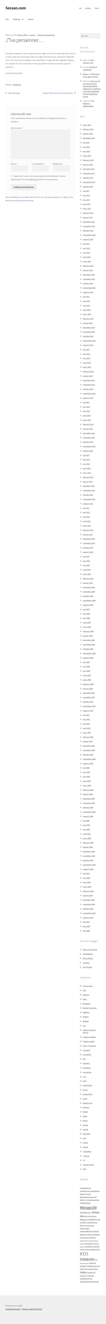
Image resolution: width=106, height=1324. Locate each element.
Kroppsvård (87, 1094)
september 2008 (89, 653)
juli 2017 (86, 191)
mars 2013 (87, 420)
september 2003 (89, 913)
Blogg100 (86, 1003)
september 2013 (89, 393)
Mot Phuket (87, 967)
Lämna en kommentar (46, 35)
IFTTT (84, 1253)
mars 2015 (87, 314)
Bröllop (88, 8)
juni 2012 (86, 459)
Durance (93, 1238)
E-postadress (38, 163)
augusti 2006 (88, 763)
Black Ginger (88, 958)
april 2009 (87, 622)
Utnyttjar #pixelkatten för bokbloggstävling (87, 1279)
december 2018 (89, 138)
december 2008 (89, 640)
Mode (85, 1116)
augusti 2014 (88, 345)
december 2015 (89, 274)
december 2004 (89, 851)
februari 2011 (88, 530)
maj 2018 (86, 151)
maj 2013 (86, 411)
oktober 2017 (88, 178)
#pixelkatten (85, 1212)
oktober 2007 (88, 702)
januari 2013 (88, 429)
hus (88, 1249)
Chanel (96, 1234)
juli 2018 (86, 142)
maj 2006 (86, 776)
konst (85, 1090)
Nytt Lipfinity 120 (88, 61)
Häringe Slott (95, 1249)
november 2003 (89, 904)
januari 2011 (88, 534)
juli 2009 (86, 609)
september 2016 (89, 235)
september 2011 (89, 499)
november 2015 (89, 279)
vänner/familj (88, 1164)
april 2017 (87, 204)
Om (80, 8)
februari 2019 (88, 129)
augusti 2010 (88, 552)
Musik (85, 1120)
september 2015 (89, 288)
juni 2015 (86, 301)
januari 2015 (88, 323)
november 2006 (89, 750)
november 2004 (89, 856)
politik (85, 1129)
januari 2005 (88, 847)
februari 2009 (88, 631)
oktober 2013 (88, 389)
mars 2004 (87, 887)
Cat (84, 1025)
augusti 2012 (88, 451)
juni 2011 (86, 512)
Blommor (83, 1235)
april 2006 (87, 781)
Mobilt (85, 1112)
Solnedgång (88, 954)
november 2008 (89, 644)
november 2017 (89, 173)
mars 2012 (87, 473)
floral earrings (89, 1241)
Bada (97, 1231)
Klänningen (87, 1085)
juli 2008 (86, 662)
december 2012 (89, 433)
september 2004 (89, 865)
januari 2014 (88, 376)
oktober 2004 (88, 860)
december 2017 (89, 169)
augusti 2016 (88, 239)
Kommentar (17, 128)
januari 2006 (88, 794)
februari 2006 (88, 790)
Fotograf (86, 1050)
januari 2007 (88, 741)
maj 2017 (86, 200)
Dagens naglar (89, 1041)
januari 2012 (88, 481)
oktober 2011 (88, 495)
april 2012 (87, 468)
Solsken (90, 1272)
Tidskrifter (87, 1151)
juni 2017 (86, 195)
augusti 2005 (88, 816)
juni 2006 (86, 772)
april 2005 (87, 834)
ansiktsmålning (85, 1231)
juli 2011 (86, 508)
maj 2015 (86, 305)
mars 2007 (87, 732)
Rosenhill (86, 1134)
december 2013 (89, 380)
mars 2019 (87, 125)
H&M (94, 1244)
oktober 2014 (88, 336)
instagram (87, 1072)
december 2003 (89, 900)
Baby (85, 999)
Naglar (85, 1125)
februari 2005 (88, 843)
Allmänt (86, 995)
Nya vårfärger (14, 93)
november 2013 (89, 384)
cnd (81, 1237)
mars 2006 (87, 785)
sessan (32, 35)
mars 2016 (87, 261)
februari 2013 (88, 424)
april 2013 (87, 415)
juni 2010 (86, 561)
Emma (85, 74)
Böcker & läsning (89, 1008)
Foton (96, 8)
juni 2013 (86, 407)
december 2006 (89, 746)
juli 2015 (86, 296)
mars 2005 (87, 838)
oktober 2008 (88, 649)
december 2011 (89, 486)
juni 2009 (86, 613)
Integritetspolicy (13, 1309)
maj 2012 (86, 464)
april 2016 (87, 257)
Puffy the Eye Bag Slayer (89, 1269)
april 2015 (87, 310)
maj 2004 (86, 878)
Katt (84, 1081)
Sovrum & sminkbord (90, 68)
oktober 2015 (88, 283)
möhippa (90, 1266)
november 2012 (89, 437)
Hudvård (86, 1063)
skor (84, 1138)
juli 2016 (86, 244)
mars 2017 (87, 208)
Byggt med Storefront (32, 1309)
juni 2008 (86, 666)
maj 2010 (86, 565)
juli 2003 (86, 922)
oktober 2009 (88, 596)
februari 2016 (88, 266)
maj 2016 (86, 252)
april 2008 (87, 675)
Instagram (87, 1259)
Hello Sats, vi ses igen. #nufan (91, 75)
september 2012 (89, 446)
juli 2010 (86, 556)
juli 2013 (86, 402)
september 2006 (89, 759)
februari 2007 (88, 737)
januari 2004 (88, 895)
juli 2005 (86, 820)
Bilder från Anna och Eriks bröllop (58, 93)
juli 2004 (86, 873)
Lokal (85, 1098)
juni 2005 (86, 825)
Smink (85, 1142)
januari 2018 (88, 164)
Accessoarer (88, 986)
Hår (84, 1059)
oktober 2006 (88, 754)
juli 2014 (86, 349)
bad (93, 1231)
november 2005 (89, 803)
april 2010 (87, 569)
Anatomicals (84, 1228)
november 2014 (89, 332)
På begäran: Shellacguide (88, 103)
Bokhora (86, 1012)
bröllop (90, 1235)
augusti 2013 (88, 398)
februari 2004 (88, 891)
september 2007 (89, 706)
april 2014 (87, 362)
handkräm (89, 1247)
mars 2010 (87, 574)
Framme (86, 963)
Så (94, 1272)
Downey (86, 1238)
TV (84, 1160)
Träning (86, 1156)
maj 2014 (86, 358)
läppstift (92, 1263)
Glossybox (88, 1244)
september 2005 (89, 812)
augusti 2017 (88, 186)
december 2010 (89, 539)
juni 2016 (86, 248)
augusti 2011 (88, 503)
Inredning (17, 84)
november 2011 (89, 490)
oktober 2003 (88, 909)
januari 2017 (88, 217)
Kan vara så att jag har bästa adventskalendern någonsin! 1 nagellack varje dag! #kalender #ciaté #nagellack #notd (92, 89)
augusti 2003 (88, 917)
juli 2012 (86, 455)
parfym (97, 1266)
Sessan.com (15, 8)
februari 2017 (88, 213)
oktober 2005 (88, 807)
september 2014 (89, 340)
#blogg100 (88, 1207)
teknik (85, 1147)
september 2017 (89, 182)
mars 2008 (87, 680)
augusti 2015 (88, 292)
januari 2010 (88, 583)
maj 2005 (86, 829)
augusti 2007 (88, 710)
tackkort (83, 1276)
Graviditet (87, 1054)
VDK (84, 1169)
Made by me (87, 1103)
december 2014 (89, 327)
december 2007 (89, 693)
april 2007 (87, 728)
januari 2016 (88, 270)
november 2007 (89, 697)
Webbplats (58, 163)
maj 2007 (86, 724)
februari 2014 (88, 371)
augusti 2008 (88, 658)
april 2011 (87, 521)
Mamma (86, 1107)
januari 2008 (88, 688)
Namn (14, 163)
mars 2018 (87, 156)
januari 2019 (88, 134)
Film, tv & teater (89, 1046)
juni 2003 (86, 926)
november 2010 (89, 543)
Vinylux (96, 1282)
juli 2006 (86, 768)
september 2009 (89, 600)
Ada (84, 990)
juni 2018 (86, 147)
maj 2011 (86, 517)
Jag (84, 1076)
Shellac (83, 1272)
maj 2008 (86, 671)
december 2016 (89, 222)
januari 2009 (88, 636)
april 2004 (87, 882)
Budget (86, 1021)
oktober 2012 (88, 442)
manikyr (83, 1266)
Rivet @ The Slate (90, 949)
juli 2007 (86, 715)
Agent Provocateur (87, 1225)
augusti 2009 (88, 605)
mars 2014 (87, 367)
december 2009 (89, 587)
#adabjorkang (85, 1203)
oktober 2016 (88, 230)
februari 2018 (88, 160)
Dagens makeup (89, 1037)
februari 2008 (88, 684)
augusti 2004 (88, 869)
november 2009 (89, 591)
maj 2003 (86, 931)
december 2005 (89, 798)
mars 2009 (87, 627)
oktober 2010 (88, 547)
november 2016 (89, 226)
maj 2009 (86, 618)
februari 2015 (88, 318)
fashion (82, 1241)
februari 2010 (88, 578)
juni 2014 (86, 354)
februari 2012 (88, 477)
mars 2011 (87, 525)
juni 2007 (86, 719)
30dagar (96, 1212)
